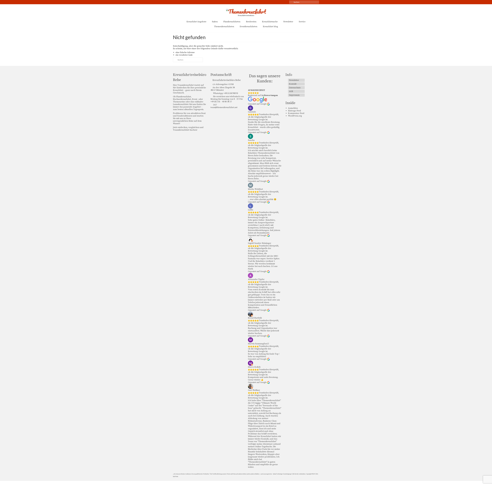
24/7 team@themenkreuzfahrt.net (224, 106)
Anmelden (293, 108)
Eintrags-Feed (294, 110)
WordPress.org (295, 116)
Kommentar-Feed (296, 113)
